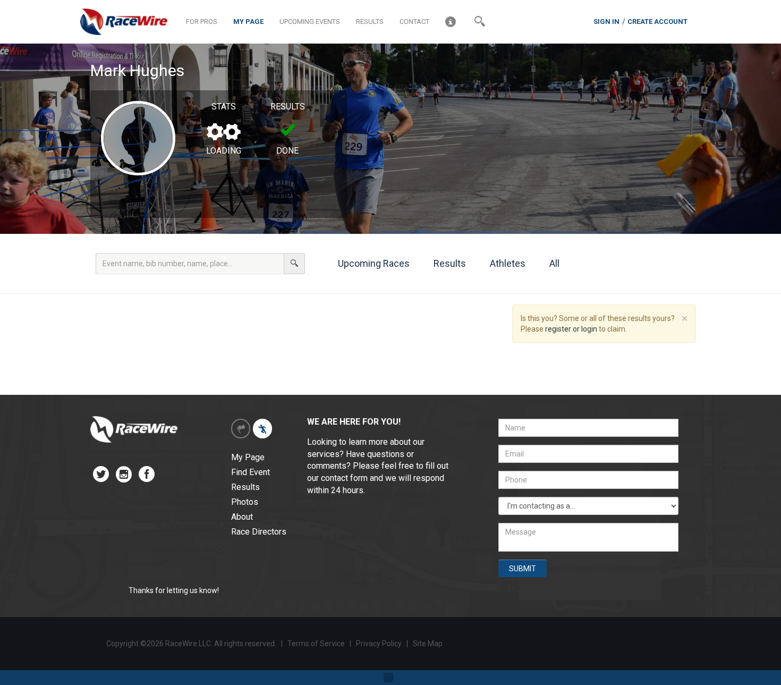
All (553, 263)
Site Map (428, 643)
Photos (244, 502)
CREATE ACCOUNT (657, 22)
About (242, 517)
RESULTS (370, 22)
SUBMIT (522, 568)
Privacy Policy (379, 643)
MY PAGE (248, 22)
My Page (248, 457)
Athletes (506, 263)
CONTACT (414, 22)
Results (448, 263)
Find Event (250, 472)
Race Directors (258, 532)
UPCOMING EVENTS (309, 22)
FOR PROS (201, 22)
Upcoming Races (373, 263)
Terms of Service (316, 643)
